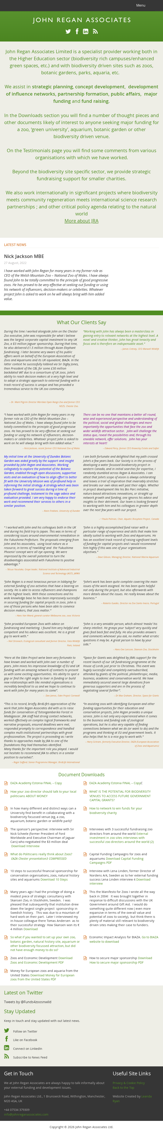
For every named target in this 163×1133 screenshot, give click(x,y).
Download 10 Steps (54, 879)
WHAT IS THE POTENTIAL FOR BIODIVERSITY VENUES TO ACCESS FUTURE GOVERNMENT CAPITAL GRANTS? (120, 795)
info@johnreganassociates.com (26, 1114)
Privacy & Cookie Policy (129, 1083)
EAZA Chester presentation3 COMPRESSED (38, 859)
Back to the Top (123, 1088)
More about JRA (81, 221)
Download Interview (25, 846)
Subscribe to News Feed (30, 1057)
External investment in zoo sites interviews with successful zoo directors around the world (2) (122, 838)
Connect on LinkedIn (27, 1049)
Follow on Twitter (25, 1031)
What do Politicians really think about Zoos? (41, 854)
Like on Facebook (25, 1040)
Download (31, 929)
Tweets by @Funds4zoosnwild (27, 1002)
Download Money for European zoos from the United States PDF (42, 977)
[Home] (81, 21)
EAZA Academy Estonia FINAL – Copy (36, 783)
